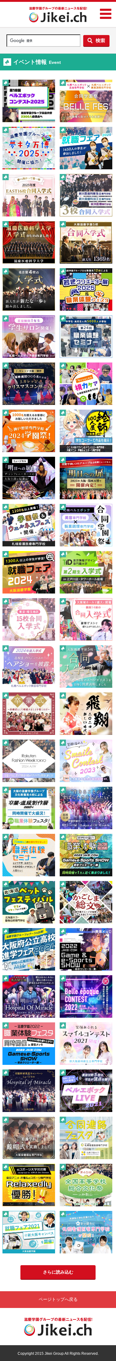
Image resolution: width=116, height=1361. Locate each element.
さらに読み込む (58, 1272)
